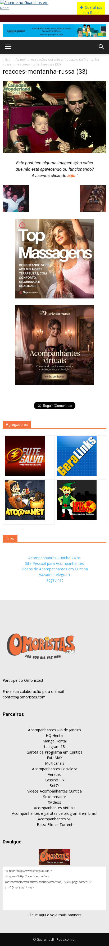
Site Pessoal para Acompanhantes (54, 563)
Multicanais (54, 763)
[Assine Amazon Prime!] (54, 30)
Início (7, 59)
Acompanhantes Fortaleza (54, 768)
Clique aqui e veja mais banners (54, 914)
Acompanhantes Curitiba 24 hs (54, 557)
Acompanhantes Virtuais (54, 807)
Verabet (54, 774)
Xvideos (54, 802)
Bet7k (54, 785)
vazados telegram (54, 574)
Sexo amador (54, 796)
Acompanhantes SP (54, 818)
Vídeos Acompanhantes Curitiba (54, 791)
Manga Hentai (55, 740)
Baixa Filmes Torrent (54, 824)
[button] (101, 47)
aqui (71, 175)
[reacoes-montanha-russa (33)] (54, 151)
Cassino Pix (54, 779)
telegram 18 (54, 746)
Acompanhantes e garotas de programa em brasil (54, 813)
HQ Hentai (54, 735)
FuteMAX (54, 757)
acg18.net (54, 580)
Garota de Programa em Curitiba (54, 752)
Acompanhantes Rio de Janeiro (54, 729)
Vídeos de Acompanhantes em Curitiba (54, 568)
